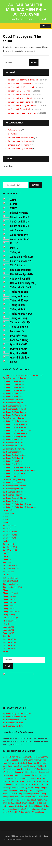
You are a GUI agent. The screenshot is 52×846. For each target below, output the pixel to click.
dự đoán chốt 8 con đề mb (19, 94)
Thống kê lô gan (19, 291)
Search (35, 185)
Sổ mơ (13, 362)
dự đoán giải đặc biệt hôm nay (26, 772)
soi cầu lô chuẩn (20, 803)
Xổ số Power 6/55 (10, 550)
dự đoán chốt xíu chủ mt (12, 476)
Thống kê (15, 252)
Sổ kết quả (7, 529)
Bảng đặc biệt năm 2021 (18, 760)
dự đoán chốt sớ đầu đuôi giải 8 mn (17, 504)
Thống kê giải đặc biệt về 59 (20, 812)
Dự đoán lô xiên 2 (17, 778)
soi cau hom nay (20, 791)
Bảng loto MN (8, 630)
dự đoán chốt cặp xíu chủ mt (14, 455)
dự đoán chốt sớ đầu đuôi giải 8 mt (16, 467)
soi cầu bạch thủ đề (21, 800)
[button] (45, 26)
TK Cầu (6, 575)
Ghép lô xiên (15, 788)
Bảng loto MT (8, 633)
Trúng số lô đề (14, 130)
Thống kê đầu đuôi (20, 287)
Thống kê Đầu (17, 304)
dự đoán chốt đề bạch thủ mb (20, 83)
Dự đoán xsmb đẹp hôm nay (20, 148)
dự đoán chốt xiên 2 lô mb (13, 440)
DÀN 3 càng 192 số (33, 766)
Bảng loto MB (8, 627)
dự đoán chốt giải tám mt (13, 461)
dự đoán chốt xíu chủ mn (13, 501)
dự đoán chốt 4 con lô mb (13, 394)
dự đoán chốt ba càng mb (13, 403)
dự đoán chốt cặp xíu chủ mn (14, 486)
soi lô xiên (16, 806)
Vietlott (6, 541)
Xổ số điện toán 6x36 (21, 256)
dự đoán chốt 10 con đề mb (14, 390)
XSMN (13, 204)
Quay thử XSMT (18, 353)
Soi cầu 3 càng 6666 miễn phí (22, 794)
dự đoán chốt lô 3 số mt (12, 464)
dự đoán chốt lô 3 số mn (12, 495)
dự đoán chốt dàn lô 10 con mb (21, 87)
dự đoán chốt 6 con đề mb (19, 109)
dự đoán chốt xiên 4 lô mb (13, 446)
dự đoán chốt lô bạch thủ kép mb (22, 113)
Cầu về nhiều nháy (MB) (23, 283)
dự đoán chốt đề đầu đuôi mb (14, 412)
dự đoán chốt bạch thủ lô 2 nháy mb (23, 80)
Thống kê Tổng (18, 318)
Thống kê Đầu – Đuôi (21, 313)
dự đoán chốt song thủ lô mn (14, 498)
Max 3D (14, 243)
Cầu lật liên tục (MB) (21, 274)
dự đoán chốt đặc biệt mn (13, 489)
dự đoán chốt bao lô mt (12, 452)
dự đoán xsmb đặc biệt (12, 784)
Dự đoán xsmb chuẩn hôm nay (21, 138)
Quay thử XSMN (18, 348)
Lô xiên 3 (10, 791)
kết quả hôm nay (19, 212)
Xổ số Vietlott (8, 544)
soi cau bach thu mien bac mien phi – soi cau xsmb (26, 9)
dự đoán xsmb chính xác (39, 781)
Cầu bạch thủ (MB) (20, 269)
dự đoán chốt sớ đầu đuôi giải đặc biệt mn (19, 507)
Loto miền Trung (19, 340)
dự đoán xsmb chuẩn (20, 781)
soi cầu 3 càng (33, 791)
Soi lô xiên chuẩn (26, 806)
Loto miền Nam (18, 335)
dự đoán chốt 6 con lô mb (19, 91)
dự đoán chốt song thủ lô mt (14, 473)
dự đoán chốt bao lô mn (12, 483)
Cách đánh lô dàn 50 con (33, 763)
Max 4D (14, 247)
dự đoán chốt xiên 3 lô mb (13, 443)
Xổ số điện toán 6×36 (11, 566)
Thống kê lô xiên (19, 296)
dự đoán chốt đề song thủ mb (14, 415)
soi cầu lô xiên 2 (33, 803)
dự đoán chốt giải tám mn (13, 492)
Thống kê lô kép (19, 300)
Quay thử (6, 636)
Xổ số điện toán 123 (21, 261)
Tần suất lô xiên (38, 812)
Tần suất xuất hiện (20, 322)
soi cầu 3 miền (24, 797)
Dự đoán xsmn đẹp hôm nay (20, 141)
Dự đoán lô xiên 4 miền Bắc (35, 778)
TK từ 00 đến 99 (19, 326)
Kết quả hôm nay (9, 526)
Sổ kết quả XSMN (19, 221)
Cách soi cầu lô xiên (15, 763)
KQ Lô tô (6, 624)
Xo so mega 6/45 (19, 234)
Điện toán (7, 562)
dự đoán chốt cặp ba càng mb (20, 102)
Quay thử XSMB (18, 344)
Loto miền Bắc (18, 331)
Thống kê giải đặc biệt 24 (16, 809)
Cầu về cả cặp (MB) (20, 278)
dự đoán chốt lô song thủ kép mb (22, 105)
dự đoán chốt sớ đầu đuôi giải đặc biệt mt (19, 470)
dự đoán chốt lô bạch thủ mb (14, 427)
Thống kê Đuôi (18, 309)
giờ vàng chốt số (26, 788)
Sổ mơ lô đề (13, 134)
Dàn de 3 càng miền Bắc (30, 769)
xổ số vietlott (17, 230)
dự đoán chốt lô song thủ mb (20, 98)
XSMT (13, 208)
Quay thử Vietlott (19, 357)
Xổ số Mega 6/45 (10, 547)
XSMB (13, 199)
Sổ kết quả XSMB (19, 217)
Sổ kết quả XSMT (19, 226)
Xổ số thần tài (17, 265)
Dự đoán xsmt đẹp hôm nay (19, 145)
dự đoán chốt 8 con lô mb (13, 400)
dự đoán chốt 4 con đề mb (13, 381)
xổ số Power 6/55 (19, 239)
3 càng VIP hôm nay (11, 757)
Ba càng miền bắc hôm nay (30, 757)
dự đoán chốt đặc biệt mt (13, 458)
